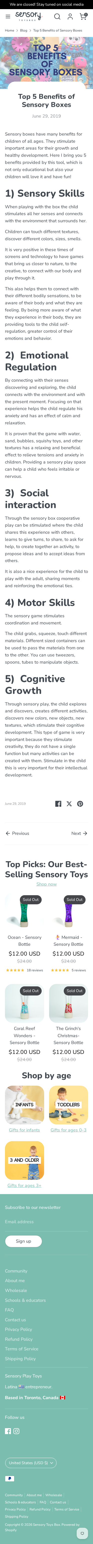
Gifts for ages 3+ (24, 1185)
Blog (23, 30)
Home (9, 30)
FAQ (9, 1310)
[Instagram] (16, 1431)
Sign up (23, 1241)
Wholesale (16, 1290)
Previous (20, 833)
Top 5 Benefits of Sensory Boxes (57, 30)
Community (16, 1271)
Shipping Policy (20, 1359)
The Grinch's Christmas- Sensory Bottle (68, 1036)
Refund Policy (18, 1339)
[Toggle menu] (8, 17)
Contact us (15, 1320)
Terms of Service (21, 1349)
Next (76, 833)
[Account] (70, 15)
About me (15, 1281)
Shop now (46, 884)
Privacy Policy (18, 1329)
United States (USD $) (28, 1463)
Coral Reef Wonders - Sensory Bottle (24, 1036)
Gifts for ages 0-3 (69, 1130)
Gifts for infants (24, 1130)
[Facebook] (8, 1431)
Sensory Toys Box (46, 1524)
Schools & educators (25, 1300)
